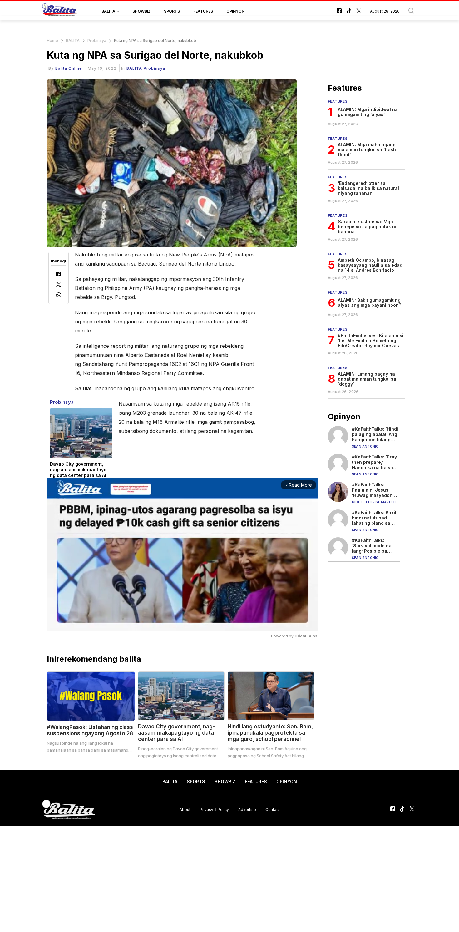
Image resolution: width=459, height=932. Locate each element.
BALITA (108, 11)
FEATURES (203, 11)
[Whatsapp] (58, 295)
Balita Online (68, 68)
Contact (272, 809)
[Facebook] (58, 274)
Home (52, 40)
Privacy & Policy (214, 809)
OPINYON (235, 11)
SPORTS (172, 11)
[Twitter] (58, 285)
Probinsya (96, 40)
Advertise (247, 809)
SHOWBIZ (141, 11)
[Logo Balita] (59, 11)
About (185, 809)
